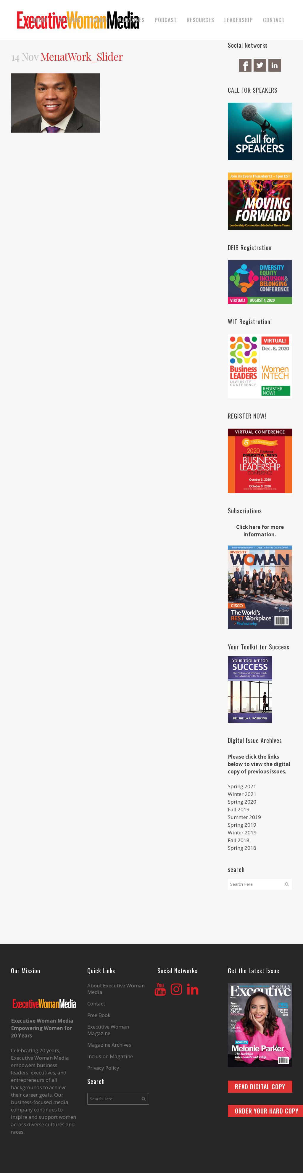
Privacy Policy (103, 1068)
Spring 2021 (242, 786)
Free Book (98, 1015)
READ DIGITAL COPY (260, 1086)
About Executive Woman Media (116, 988)
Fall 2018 (238, 840)
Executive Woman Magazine (108, 1030)
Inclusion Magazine (110, 1056)
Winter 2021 (242, 794)
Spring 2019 (242, 824)
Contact (96, 1003)
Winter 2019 (242, 832)
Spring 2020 (242, 801)
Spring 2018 (242, 847)
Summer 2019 (244, 817)
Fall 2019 (238, 809)
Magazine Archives (109, 1045)
